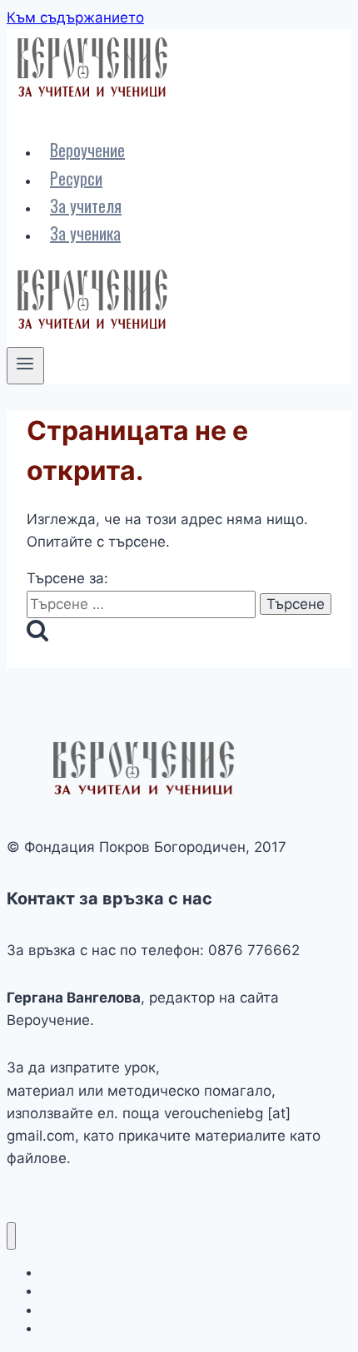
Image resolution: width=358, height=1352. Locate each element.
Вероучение (87, 149)
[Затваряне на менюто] (11, 1236)
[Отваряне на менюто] (25, 365)
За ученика (85, 232)
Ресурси (76, 178)
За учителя (86, 205)
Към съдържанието (75, 17)
